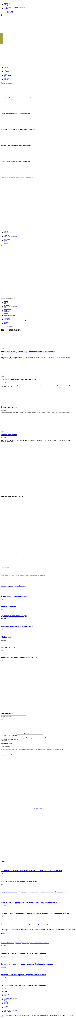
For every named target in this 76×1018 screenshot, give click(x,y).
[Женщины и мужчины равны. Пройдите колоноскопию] (6, 142)
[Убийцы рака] (3, 633)
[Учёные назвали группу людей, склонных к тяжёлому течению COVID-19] (3, 899)
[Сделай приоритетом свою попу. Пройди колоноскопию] (6, 158)
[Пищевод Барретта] (3, 644)
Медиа (5, 76)
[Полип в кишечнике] (12, 430)
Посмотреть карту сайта (7, 754)
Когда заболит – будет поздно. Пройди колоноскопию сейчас (16, 97)
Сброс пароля (10, 12)
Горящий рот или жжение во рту (14, 616)
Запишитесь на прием (9, 1)
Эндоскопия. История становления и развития (19, 657)
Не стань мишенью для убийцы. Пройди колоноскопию (15, 113)
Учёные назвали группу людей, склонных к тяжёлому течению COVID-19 (30, 902)
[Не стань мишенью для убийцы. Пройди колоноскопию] (6, 110)
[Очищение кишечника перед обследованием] (12, 374)
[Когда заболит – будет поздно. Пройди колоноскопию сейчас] (6, 95)
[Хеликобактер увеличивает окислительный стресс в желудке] (6, 174)
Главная (6, 67)
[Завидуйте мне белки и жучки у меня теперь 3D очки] (3, 878)
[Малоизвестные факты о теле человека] (3, 623)
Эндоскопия (7, 3)
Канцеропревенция (8, 606)
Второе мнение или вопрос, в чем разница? (15, 7)
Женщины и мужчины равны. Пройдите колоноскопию (16, 145)
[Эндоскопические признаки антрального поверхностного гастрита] (12, 347)
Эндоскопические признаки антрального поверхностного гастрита (28, 352)
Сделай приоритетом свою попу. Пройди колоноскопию (15, 161)
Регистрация (10, 11)
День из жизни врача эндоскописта (15, 596)
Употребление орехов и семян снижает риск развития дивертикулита (23, 575)
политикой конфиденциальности (9, 739)
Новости (6, 68)
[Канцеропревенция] (3, 603)
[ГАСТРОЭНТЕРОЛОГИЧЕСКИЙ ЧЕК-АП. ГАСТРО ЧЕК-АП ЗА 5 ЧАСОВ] (3, 867)
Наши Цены (7, 5)
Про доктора (7, 4)
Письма (5, 74)
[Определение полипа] (12, 402)
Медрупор (6, 78)
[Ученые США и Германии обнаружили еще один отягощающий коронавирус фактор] (3, 910)
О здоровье (6, 71)
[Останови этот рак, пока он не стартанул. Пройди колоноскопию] (6, 126)
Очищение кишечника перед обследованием (19, 379)
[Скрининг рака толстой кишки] (3, 582)
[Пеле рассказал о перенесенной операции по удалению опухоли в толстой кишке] (3, 920)
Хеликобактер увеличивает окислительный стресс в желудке (17, 177)
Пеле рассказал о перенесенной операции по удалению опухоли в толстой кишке (33, 924)
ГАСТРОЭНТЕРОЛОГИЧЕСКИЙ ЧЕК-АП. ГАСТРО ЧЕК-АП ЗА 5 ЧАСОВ (31, 871)
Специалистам (7, 75)
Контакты (6, 8)
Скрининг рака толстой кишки (13, 586)
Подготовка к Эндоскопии (10, 72)
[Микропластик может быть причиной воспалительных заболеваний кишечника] (3, 888)
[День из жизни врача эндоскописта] (3, 593)
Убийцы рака (6, 637)
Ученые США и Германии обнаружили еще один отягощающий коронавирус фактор (35, 913)
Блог (5, 70)
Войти (5, 9)
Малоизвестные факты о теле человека (17, 626)
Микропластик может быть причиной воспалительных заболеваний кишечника (33, 892)
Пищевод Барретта (8, 647)
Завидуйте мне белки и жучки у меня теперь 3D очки (22, 881)
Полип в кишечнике (9, 435)
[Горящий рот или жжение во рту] (3, 612)
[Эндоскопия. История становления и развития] (3, 654)
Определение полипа (9, 407)
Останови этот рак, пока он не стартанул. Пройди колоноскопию (18, 129)
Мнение (6, 79)
